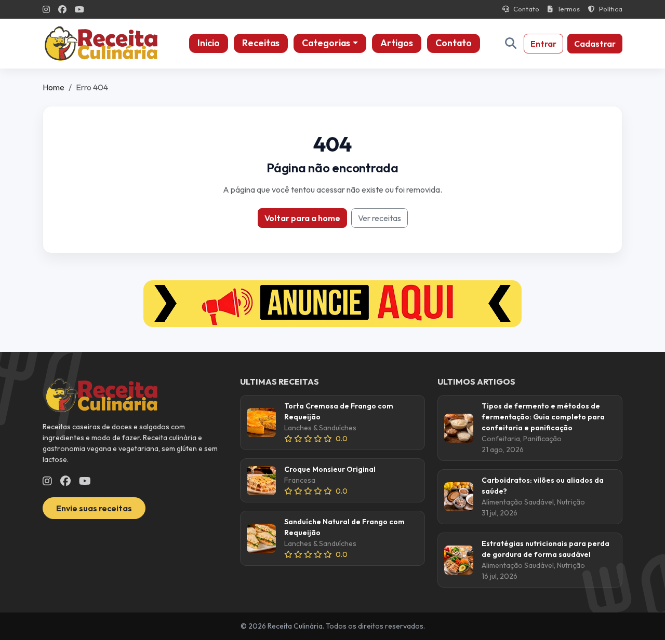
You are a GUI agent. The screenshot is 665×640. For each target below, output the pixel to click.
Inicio (208, 43)
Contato (526, 9)
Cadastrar (595, 43)
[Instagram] (46, 9)
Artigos (396, 43)
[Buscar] (511, 43)
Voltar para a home (302, 218)
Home (53, 87)
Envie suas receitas (94, 508)
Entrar (543, 43)
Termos (568, 9)
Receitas (261, 43)
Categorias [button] (326, 43)
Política (610, 9)
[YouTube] (79, 9)
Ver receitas (379, 218)
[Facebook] (62, 9)
